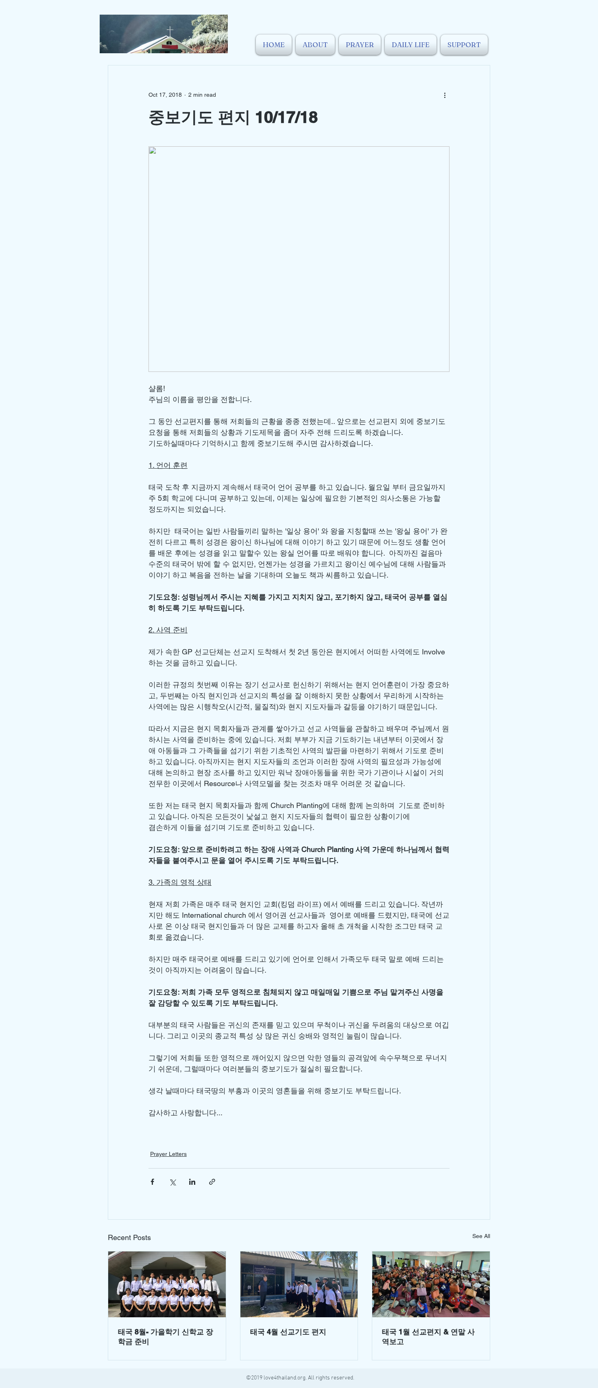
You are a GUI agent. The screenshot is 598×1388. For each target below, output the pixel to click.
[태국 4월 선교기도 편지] (299, 1284)
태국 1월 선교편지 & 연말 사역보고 (428, 1336)
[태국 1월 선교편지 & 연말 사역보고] (431, 1284)
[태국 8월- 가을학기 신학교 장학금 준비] (167, 1284)
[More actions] (445, 95)
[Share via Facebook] (152, 1182)
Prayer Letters (168, 1154)
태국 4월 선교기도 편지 (288, 1331)
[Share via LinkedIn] (192, 1182)
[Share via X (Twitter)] (172, 1182)
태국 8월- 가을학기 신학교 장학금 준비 (165, 1336)
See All (481, 1236)
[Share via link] (212, 1182)
